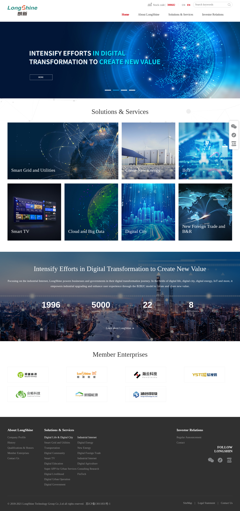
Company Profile (17, 437)
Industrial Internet (87, 458)
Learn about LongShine (118, 328)
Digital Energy (85, 442)
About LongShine (148, 14)
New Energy (84, 447)
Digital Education (53, 463)
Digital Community (54, 453)
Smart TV (49, 458)
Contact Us (13, 458)
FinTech (81, 474)
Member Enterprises (18, 453)
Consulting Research (88, 468)
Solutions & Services (180, 14)
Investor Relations (213, 14)
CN (183, 5)
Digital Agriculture (87, 463)
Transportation (52, 447)
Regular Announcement (189, 437)
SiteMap (187, 503)
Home (125, 14)
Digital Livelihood (54, 474)
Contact (181, 442)
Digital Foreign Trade (89, 453)
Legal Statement (206, 503)
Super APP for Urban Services (60, 468)
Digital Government (54, 484)
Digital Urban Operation (57, 479)
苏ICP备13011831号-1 (98, 503)
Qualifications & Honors (21, 447)
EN (188, 5)
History (11, 442)
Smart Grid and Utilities (57, 442)
